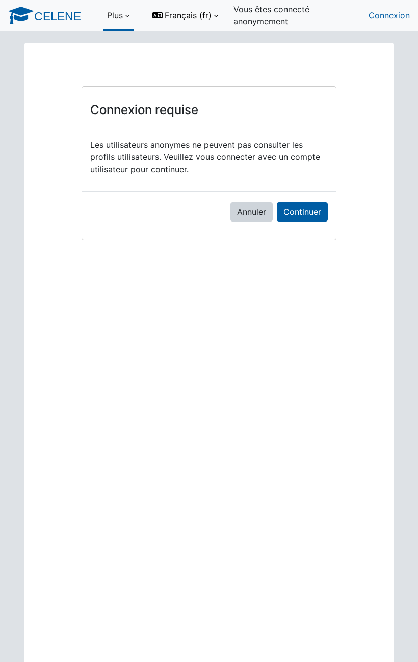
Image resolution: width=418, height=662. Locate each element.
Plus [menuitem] (115, 15)
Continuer (302, 212)
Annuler (251, 212)
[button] (185, 15)
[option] (278, 15)
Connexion (389, 15)
